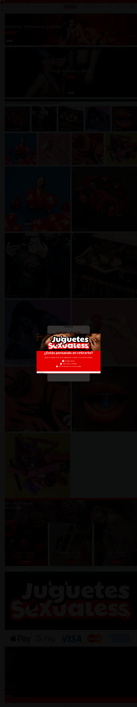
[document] (68, 353)
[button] (98, 336)
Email (38, 370)
